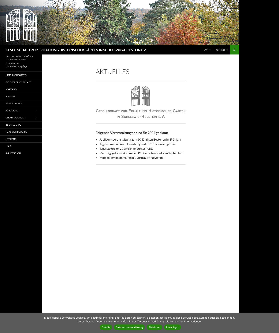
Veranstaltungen (15, 117)
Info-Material (13, 125)
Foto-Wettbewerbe (16, 132)
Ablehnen (154, 327)
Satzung (10, 96)
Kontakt (220, 50)
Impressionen (13, 153)
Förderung (12, 110)
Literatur (11, 139)
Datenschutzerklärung (129, 327)
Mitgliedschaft (14, 103)
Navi (205, 50)
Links (8, 146)
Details (106, 327)
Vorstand (11, 89)
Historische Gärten (16, 75)
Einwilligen (172, 327)
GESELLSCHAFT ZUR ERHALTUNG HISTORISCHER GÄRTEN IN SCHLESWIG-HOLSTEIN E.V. (76, 50)
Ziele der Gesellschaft (18, 82)
